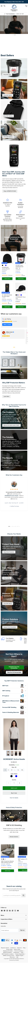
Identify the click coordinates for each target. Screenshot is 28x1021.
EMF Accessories (19, 45)
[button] (8, 753)
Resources (12, 957)
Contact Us (13, 947)
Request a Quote (5, 947)
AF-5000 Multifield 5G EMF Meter (7, 295)
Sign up (22, 930)
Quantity (14, 779)
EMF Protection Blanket (7, 861)
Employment (16, 952)
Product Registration (20, 954)
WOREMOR (4, 270)
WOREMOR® (18, 299)
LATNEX (3, 297)
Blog (24, 947)
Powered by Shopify (14, 960)
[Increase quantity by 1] (20, 783)
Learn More (6, 396)
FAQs (22, 952)
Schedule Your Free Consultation (14, 667)
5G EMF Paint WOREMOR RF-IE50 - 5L (20, 267)
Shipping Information (8, 950)
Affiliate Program (19, 955)
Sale (17, 957)
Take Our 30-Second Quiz (14, 672)
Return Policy (17, 949)
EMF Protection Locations (8, 954)
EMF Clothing (7, 45)
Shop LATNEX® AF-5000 (10, 191)
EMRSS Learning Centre (8, 955)
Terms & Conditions (18, 950)
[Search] (23, 895)
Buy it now (14, 793)
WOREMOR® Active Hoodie (11, 495)
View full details (14, 797)
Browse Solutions (14, 836)
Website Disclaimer (7, 952)
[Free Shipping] (10, 640)
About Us (19, 947)
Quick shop (7, 278)
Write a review (7, 324)
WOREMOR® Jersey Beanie (6, 268)
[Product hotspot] (8, 819)
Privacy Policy (9, 949)
